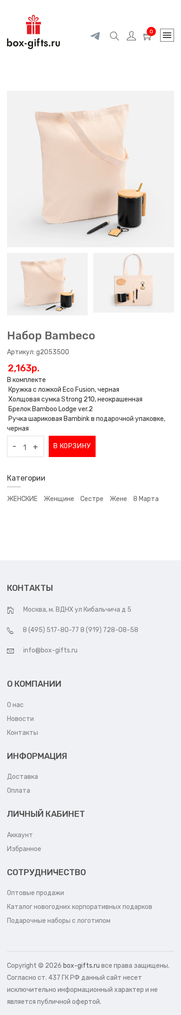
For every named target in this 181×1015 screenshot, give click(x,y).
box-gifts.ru (81, 966)
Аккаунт (20, 835)
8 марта (146, 499)
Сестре (91, 499)
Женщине (59, 499)
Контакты (22, 733)
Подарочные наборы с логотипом (58, 921)
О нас (15, 705)
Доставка (22, 777)
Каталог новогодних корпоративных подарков (79, 907)
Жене (118, 499)
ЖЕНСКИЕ (22, 499)
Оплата (18, 791)
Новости (20, 719)
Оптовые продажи (35, 893)
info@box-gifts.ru (50, 650)
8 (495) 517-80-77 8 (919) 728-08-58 (80, 630)
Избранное (24, 849)
